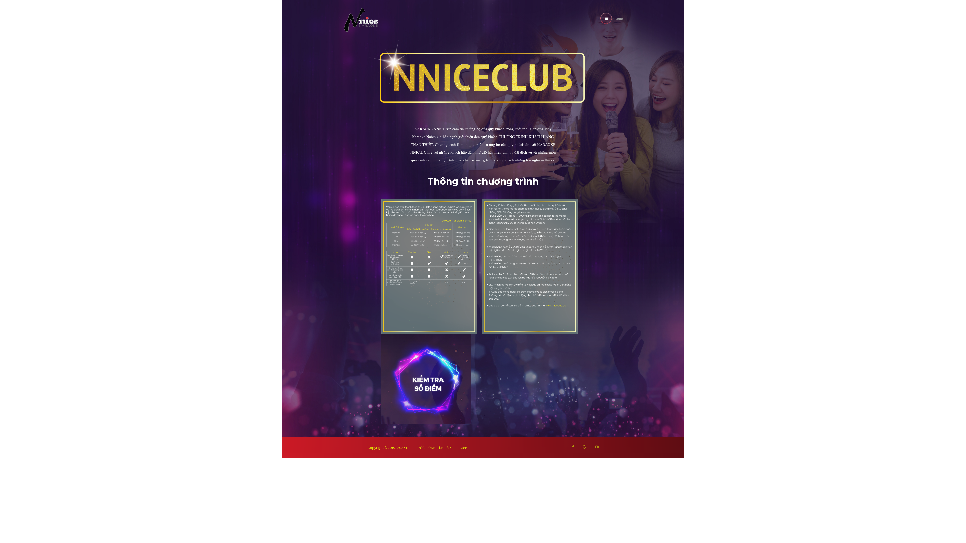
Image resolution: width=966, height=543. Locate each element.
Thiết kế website (430, 448)
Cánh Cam (458, 448)
